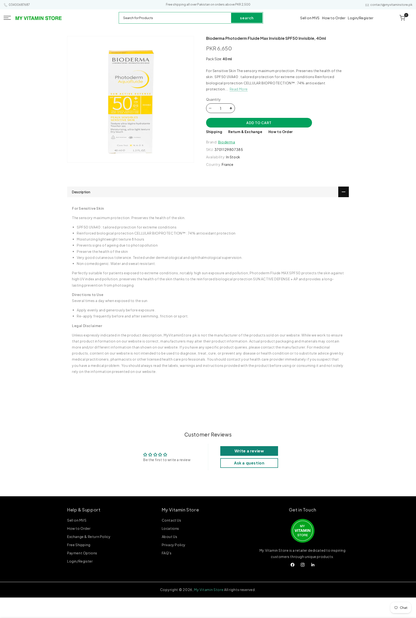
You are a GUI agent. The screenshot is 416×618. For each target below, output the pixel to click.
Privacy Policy (174, 545)
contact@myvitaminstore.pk (391, 4)
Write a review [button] (249, 450)
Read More (239, 89)
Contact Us (171, 521)
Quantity (213, 99)
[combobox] (175, 18)
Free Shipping (79, 545)
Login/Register (80, 561)
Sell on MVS (77, 521)
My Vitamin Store (208, 589)
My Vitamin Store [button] (180, 509)
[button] (7, 18)
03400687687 (19, 4)
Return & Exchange (245, 131)
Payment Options (82, 553)
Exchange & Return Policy (88, 537)
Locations (170, 528)
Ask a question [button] (249, 462)
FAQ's (167, 553)
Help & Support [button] (83, 509)
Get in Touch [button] (302, 509)
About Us (169, 537)
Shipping (214, 131)
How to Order (280, 131)
